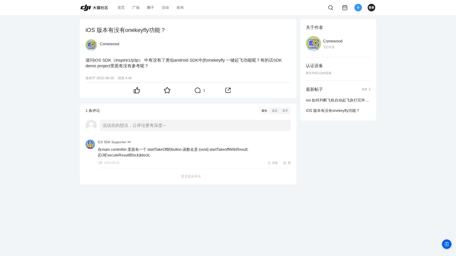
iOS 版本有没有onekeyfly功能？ (333, 111)
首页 (121, 7)
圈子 (150, 7)
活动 (165, 7)
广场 (135, 7)
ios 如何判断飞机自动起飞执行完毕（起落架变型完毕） (338, 100)
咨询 (180, 7)
